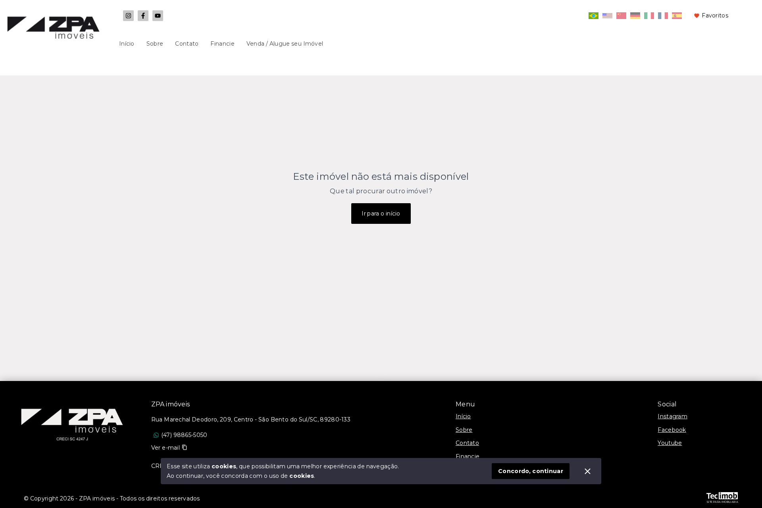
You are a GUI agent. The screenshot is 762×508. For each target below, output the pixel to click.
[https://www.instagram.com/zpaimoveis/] (128, 15)
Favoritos (715, 15)
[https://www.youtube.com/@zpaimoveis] (157, 15)
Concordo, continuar (530, 471)
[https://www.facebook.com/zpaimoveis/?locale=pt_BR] (143, 15)
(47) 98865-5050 (184, 435)
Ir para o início (381, 213)
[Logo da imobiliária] (72, 420)
